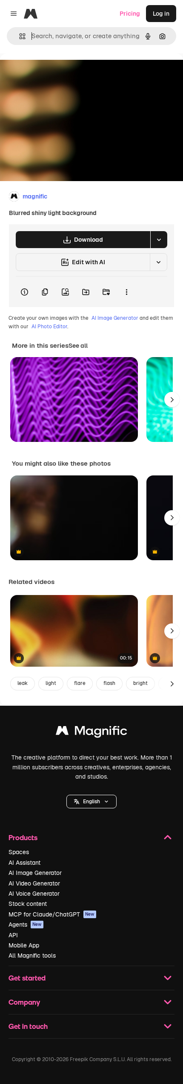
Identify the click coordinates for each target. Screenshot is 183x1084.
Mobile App (24, 945)
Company (24, 1001)
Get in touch (28, 1026)
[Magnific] (91, 732)
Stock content (28, 904)
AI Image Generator (115, 318)
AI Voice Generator (34, 893)
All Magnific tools (32, 955)
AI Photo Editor (49, 326)
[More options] (126, 291)
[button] (91, 801)
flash (109, 683)
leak (22, 683)
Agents (25, 924)
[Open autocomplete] (19, 36)
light (51, 683)
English (91, 801)
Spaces (19, 852)
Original (54, 73)
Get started (27, 977)
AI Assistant (24, 862)
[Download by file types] (158, 239)
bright (140, 683)
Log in (161, 13)
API (13, 935)
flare (80, 683)
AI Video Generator (34, 883)
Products (23, 837)
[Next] (172, 399)
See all (78, 345)
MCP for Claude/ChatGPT (51, 914)
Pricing (130, 13)
